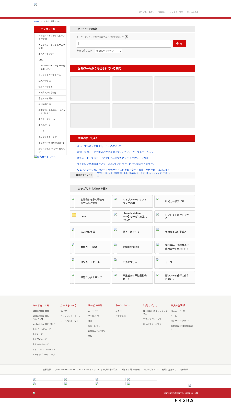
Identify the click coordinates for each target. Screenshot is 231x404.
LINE (41, 60)
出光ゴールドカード (42, 329)
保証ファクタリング (48, 137)
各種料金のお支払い (97, 331)
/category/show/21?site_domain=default (36, 81)
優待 (90, 321)
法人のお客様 (192, 12)
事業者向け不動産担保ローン (52, 143)
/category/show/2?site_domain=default (36, 75)
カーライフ (93, 311)
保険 (90, 336)
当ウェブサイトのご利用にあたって (160, 369)
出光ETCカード (40, 339)
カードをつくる (41, 305)
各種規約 (184, 369)
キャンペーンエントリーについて (132, 115)
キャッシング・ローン (70, 316)
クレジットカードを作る (50, 75)
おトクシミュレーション (44, 349)
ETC (165, 173)
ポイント (109, 173)
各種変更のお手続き (48, 92)
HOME (36, 21)
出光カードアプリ (47, 54)
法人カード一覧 (178, 311)
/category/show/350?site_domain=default (36, 149)
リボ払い (64, 311)
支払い (100, 173)
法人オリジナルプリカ (153, 324)
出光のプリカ (45, 125)
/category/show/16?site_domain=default (36, 125)
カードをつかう (68, 305)
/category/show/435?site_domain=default (36, 54)
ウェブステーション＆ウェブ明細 (52, 46)
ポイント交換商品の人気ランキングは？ (174, 115)
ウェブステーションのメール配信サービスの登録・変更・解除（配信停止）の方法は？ (123, 169)
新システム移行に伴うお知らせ (52, 150)
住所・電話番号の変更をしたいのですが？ (99, 146)
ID (147, 173)
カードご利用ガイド (69, 321)
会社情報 (47, 369)
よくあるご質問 (176, 12)
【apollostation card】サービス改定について (52, 67)
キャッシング (155, 173)
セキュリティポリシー (89, 369)
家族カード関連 (46, 98)
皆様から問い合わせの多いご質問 (90, 88)
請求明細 (118, 173)
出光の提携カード (41, 344)
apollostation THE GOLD (44, 324)
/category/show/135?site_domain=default (36, 45)
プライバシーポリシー (65, 369)
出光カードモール (47, 119)
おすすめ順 (121, 316)
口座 (143, 173)
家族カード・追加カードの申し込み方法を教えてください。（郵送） (114, 158)
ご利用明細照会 (132, 88)
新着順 (119, 311)
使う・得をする (46, 86)
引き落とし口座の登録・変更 (90, 115)
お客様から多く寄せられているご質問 (52, 37)
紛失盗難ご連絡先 (146, 12)
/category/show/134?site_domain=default (36, 36)
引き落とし (134, 173)
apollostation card (41, 311)
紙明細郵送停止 (46, 104)
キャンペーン (123, 305)
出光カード (38, 334)
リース (42, 131)
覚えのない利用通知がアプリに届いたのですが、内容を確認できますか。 (116, 163)
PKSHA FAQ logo (184, 400)
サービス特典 (95, 305)
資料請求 (162, 12)
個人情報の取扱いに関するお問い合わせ (121, 369)
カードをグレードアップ (44, 354)
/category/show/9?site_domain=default (36, 87)
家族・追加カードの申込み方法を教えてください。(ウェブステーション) (116, 152)
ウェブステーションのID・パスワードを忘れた (174, 88)
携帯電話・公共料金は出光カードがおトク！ (52, 112)
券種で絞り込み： (85, 50)
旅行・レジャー (95, 326)
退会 (126, 173)
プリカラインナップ (152, 319)
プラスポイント (95, 316)
